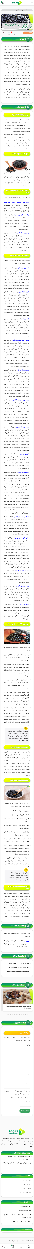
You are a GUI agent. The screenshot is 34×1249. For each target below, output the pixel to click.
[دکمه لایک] (11, 32)
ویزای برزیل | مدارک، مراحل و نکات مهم (21, 1160)
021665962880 (24, 1207)
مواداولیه (18, 10)
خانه (31, 10)
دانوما (26, 1241)
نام (29, 1066)
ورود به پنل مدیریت (25, 1193)
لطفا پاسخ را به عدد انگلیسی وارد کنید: (20, 1098)
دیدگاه (28, 1045)
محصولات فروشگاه (26, 1181)
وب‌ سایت (27, 1083)
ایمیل (28, 1075)
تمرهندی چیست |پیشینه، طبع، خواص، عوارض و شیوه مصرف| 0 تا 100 (19, 1007)
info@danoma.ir (23, 1211)
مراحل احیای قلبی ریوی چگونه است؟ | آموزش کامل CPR (17, 1163)
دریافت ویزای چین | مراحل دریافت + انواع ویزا (20, 1156)
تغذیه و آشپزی (25, 10)
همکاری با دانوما (26, 1185)
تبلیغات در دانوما (26, 1189)
